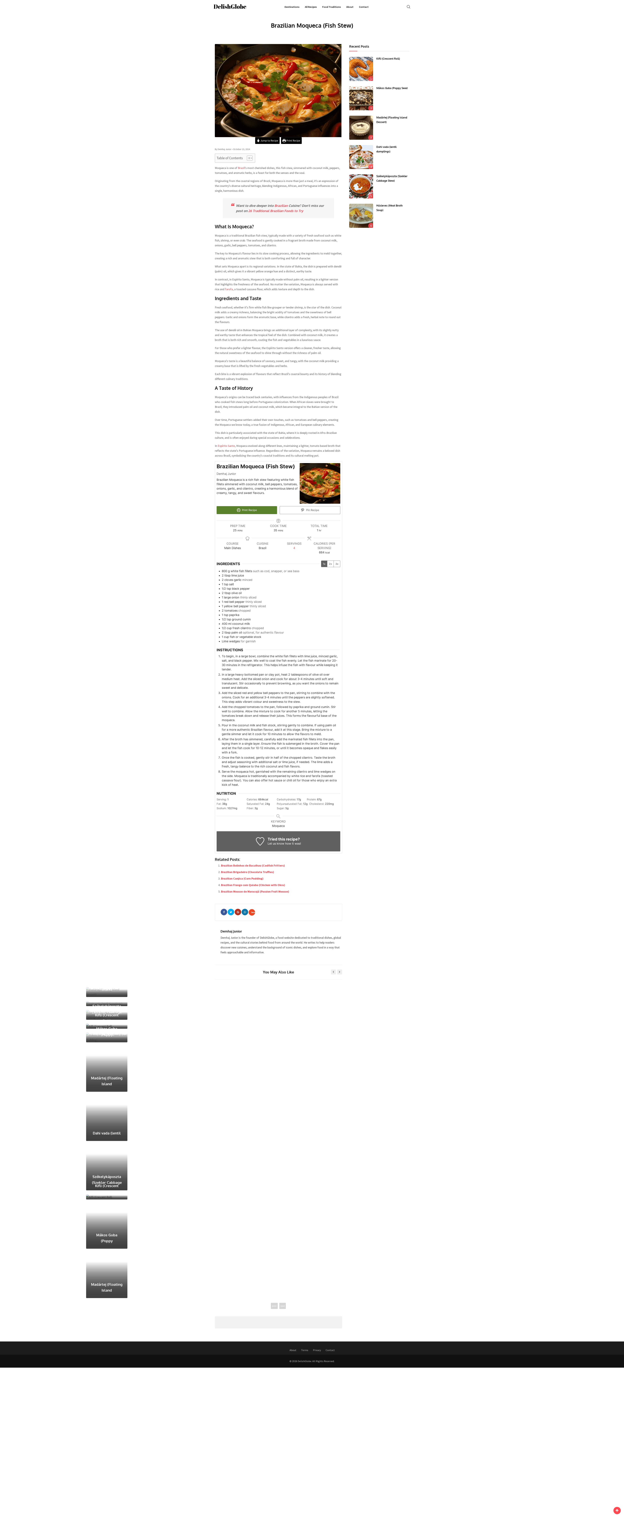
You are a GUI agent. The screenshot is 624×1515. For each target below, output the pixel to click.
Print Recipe (293, 140)
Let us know (276, 843)
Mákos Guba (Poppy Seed (392, 88)
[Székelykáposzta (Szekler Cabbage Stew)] (361, 186)
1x (324, 563)
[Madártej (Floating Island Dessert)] (361, 128)
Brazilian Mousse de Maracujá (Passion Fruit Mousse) (255, 891)
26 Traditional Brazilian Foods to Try (275, 211)
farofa (229, 289)
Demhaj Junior (231, 931)
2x (330, 563)
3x (336, 563)
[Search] (408, 6)
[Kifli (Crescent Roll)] (361, 69)
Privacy (317, 1167)
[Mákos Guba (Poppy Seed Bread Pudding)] (361, 98)
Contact (364, 6)
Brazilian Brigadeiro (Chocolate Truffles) (247, 872)
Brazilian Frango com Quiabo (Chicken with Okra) (253, 885)
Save (253, 912)
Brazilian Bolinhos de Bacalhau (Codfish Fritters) (253, 865)
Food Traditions (331, 6)
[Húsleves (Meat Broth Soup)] (361, 216)
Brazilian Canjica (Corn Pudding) (242, 878)
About (349, 6)
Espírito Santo (226, 446)
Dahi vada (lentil (21, 998)
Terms (304, 1167)
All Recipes (311, 6)
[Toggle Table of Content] (248, 158)
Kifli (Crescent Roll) (388, 58)
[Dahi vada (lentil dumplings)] (361, 157)
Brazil (241, 168)
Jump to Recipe (269, 140)
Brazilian (281, 205)
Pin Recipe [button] (312, 510)
